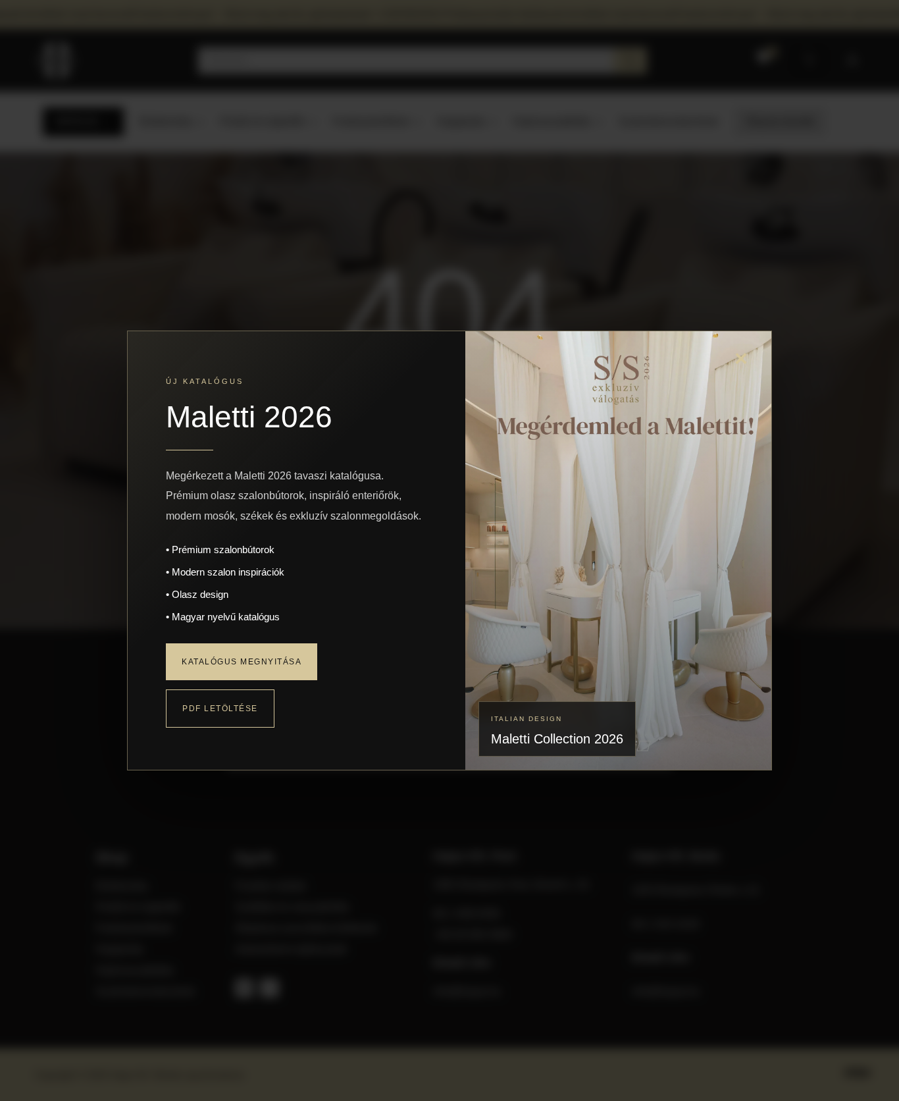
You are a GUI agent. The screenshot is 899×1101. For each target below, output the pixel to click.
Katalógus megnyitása (241, 661)
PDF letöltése (220, 708)
